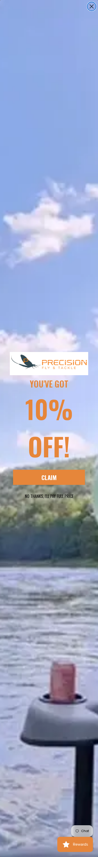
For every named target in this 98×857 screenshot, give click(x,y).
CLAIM (49, 477)
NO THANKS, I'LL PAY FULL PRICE (49, 496)
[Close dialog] (91, 6)
